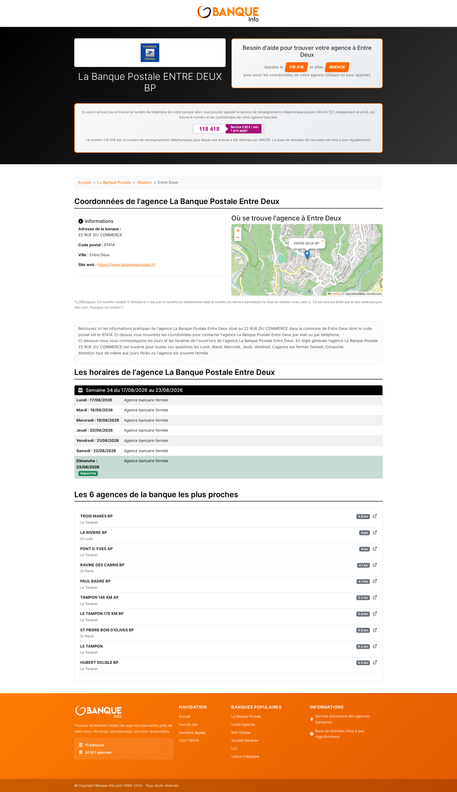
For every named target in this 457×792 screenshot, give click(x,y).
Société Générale (244, 740)
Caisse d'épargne (245, 756)
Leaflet (335, 293)
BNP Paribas (241, 733)
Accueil (84, 182)
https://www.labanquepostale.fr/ (127, 264)
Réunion (144, 182)
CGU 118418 (189, 740)
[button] (307, 255)
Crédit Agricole (243, 724)
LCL (234, 748)
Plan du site (188, 724)
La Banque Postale (114, 182)
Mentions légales (192, 733)
